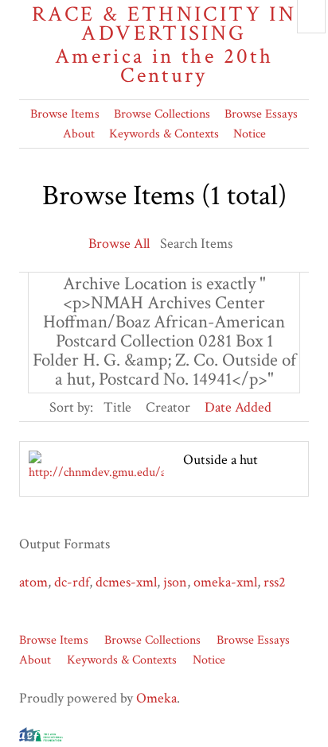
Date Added (238, 407)
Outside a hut (220, 460)
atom (33, 582)
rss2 (275, 582)
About (79, 134)
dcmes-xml (126, 582)
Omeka (156, 698)
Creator (168, 407)
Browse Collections (162, 114)
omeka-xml (225, 582)
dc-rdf (71, 582)
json (175, 582)
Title (117, 407)
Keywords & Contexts (164, 134)
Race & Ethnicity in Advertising (164, 45)
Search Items (196, 243)
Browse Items (65, 114)
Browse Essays (261, 114)
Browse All (119, 243)
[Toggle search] (311, 16)
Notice (249, 134)
